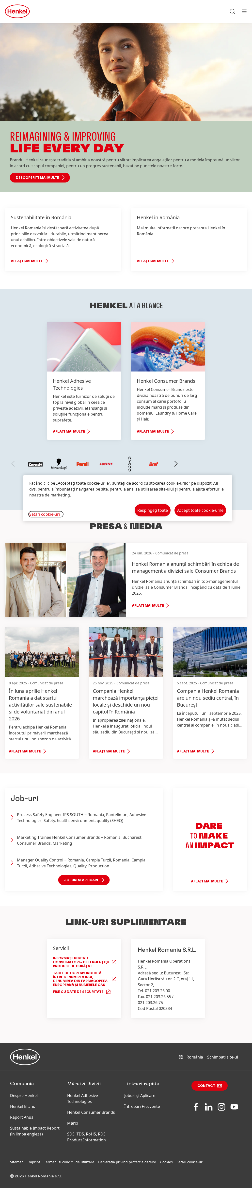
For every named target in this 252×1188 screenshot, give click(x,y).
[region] (127, 498)
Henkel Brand (22, 1106)
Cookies (166, 1162)
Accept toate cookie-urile (200, 510)
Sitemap (17, 1162)
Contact (206, 1086)
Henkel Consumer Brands (91, 1112)
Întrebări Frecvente (142, 1106)
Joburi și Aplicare (139, 1095)
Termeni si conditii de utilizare (69, 1162)
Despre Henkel (24, 1095)
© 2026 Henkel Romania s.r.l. (36, 1176)
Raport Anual (22, 1117)
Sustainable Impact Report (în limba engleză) (35, 1131)
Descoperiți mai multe (37, 178)
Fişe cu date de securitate (78, 992)
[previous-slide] (13, 464)
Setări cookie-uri (190, 1162)
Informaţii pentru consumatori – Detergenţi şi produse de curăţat (81, 962)
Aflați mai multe (27, 261)
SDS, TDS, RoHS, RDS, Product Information (87, 1137)
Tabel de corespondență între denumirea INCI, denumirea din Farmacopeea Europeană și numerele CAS (80, 979)
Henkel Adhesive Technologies (82, 1098)
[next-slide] (176, 464)
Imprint (34, 1162)
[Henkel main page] (17, 11)
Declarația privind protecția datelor (127, 1162)
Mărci (72, 1123)
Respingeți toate (152, 510)
